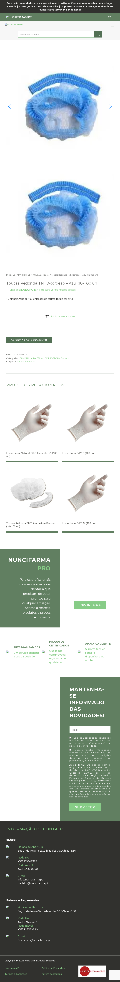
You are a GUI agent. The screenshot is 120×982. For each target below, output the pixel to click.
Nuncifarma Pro (13, 968)
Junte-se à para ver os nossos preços (42, 289)
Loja (15, 274)
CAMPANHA (26, 358)
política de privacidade (82, 746)
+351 (22, 17)
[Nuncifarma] (20, 26)
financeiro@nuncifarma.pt (34, 940)
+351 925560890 (28, 868)
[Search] (98, 34)
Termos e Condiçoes (16, 973)
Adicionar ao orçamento (29, 340)
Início (8, 274)
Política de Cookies (52, 973)
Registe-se (90, 605)
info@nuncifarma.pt (30, 879)
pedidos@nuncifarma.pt (33, 883)
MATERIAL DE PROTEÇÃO (29, 274)
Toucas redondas (26, 361)
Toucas (46, 274)
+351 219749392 (27, 861)
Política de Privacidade (54, 968)
